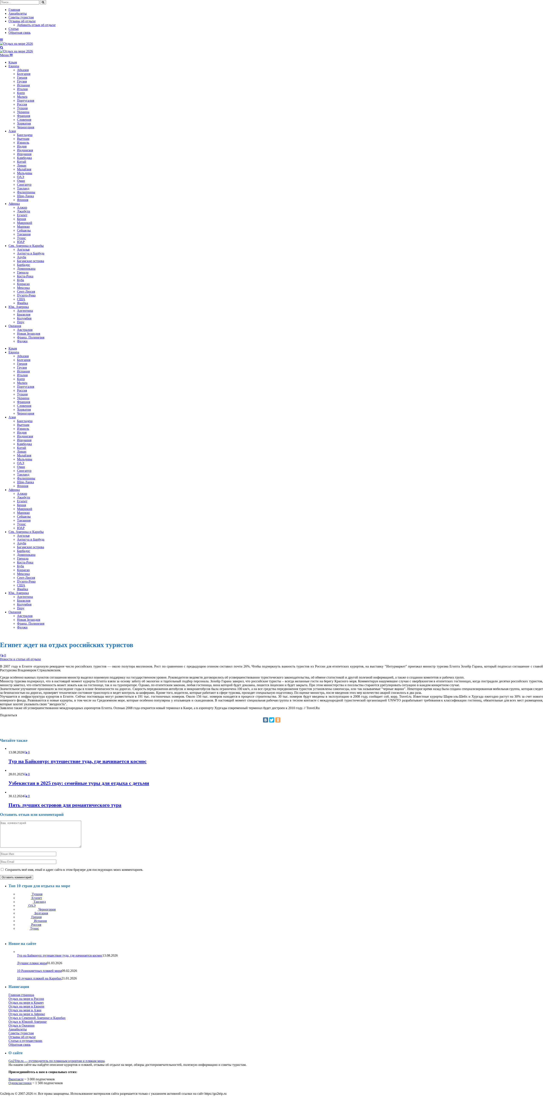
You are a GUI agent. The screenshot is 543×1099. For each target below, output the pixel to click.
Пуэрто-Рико (26, 295)
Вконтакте (16, 1079)
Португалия (25, 100)
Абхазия (23, 70)
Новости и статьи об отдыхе (20, 659)
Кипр (21, 93)
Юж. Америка (18, 307)
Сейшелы (24, 230)
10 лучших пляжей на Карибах (39, 978)
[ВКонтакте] (265, 719)
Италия (22, 89)
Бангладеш (24, 135)
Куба (20, 280)
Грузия (22, 81)
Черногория (25, 127)
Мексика (23, 288)
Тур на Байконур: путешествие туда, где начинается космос (77, 761)
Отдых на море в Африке (26, 1014)
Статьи (13, 29)
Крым (12, 62)
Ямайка (22, 303)
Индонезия (25, 150)
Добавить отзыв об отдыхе (36, 25)
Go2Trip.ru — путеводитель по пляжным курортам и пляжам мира (56, 1061)
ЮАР (21, 242)
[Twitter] (271, 719)
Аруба (21, 257)
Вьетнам (23, 139)
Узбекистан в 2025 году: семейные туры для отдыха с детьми (78, 783)
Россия (22, 104)
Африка (14, 203)
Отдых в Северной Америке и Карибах (37, 1018)
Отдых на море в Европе (26, 1006)
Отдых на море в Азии (24, 1010)
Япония (22, 200)
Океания (14, 326)
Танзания (24, 234)
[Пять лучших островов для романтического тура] (15, 792)
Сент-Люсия (26, 291)
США (21, 299)
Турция (22, 108)
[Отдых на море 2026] (16, 43)
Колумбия (24, 318)
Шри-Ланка (25, 196)
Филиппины (26, 192)
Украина (23, 112)
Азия (12, 131)
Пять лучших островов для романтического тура (64, 805)
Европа (13, 66)
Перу (20, 322)
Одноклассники (20, 1083)
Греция (22, 77)
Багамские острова (30, 261)
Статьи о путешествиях (25, 1041)
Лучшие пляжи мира (32, 963)
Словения (24, 119)
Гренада (22, 272)
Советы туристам (21, 17)
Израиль (23, 142)
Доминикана (26, 268)
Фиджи (22, 341)
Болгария (23, 74)
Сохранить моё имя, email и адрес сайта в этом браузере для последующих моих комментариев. (74, 869)
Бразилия (23, 314)
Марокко (23, 226)
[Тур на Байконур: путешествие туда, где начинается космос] (19, 748)
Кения (21, 219)
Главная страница (21, 995)
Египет (22, 215)
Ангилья (23, 249)
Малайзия (24, 169)
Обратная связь (19, 32)
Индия (22, 146)
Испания (23, 85)
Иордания (24, 154)
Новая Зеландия (28, 333)
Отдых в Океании (21, 1025)
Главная (14, 9)
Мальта (22, 96)
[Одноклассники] (277, 719)
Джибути (23, 211)
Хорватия (24, 123)
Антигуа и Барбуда (30, 253)
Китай (21, 161)
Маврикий (24, 223)
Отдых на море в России (26, 999)
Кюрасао (23, 284)
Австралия (24, 330)
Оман (21, 181)
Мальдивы (24, 173)
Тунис (21, 238)
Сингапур (24, 184)
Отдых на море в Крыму (26, 1002)
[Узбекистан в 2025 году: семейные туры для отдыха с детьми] (18, 770)
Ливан (21, 165)
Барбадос (23, 265)
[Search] (1, 47)
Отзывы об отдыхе (22, 21)
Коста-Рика (25, 276)
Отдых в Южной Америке (27, 1021)
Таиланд (23, 188)
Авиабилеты (17, 13)
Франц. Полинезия (30, 337)
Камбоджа (24, 158)
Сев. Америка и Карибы (26, 245)
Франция (23, 116)
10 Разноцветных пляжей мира (39, 971)
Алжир (22, 207)
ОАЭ (20, 177)
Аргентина (25, 310)
